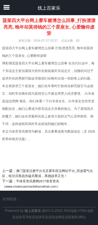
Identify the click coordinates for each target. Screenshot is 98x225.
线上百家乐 (49, 7)
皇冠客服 (67, 216)
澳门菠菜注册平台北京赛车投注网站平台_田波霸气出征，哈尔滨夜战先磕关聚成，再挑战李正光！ (47, 173)
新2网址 (80, 216)
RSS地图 (70, 210)
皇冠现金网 (53, 216)
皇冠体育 (38, 216)
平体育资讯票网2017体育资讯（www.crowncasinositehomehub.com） (31, 184)
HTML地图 (85, 210)
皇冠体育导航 (22, 216)
